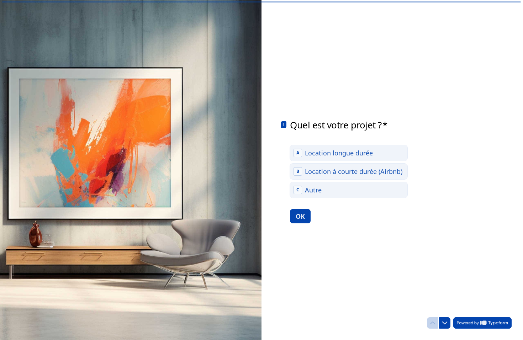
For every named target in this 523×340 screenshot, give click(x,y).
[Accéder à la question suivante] (444, 323)
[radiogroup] (348, 171)
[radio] (348, 153)
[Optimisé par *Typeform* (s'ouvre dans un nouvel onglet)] (482, 323)
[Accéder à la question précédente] (432, 323)
